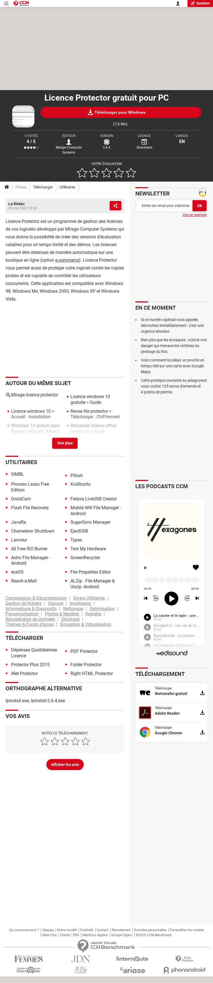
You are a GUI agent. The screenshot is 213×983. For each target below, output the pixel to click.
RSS (76, 935)
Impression (80, 603)
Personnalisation (22, 614)
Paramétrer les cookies (187, 930)
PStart (76, 475)
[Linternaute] (132, 959)
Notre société (67, 930)
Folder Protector (86, 664)
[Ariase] (132, 970)
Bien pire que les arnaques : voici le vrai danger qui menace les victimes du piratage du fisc (174, 346)
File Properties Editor (90, 572)
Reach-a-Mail (24, 581)
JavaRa (18, 522)
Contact (102, 930)
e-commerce (67, 260)
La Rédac (16, 204)
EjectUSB (79, 531)
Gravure (55, 603)
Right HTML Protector (91, 673)
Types (76, 540)
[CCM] (21, 3)
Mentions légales (95, 935)
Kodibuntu (80, 484)
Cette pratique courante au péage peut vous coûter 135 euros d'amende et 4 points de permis (174, 386)
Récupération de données (30, 619)
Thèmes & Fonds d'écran (30, 624)
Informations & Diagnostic (31, 608)
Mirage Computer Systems (69, 150)
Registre (93, 614)
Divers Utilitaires (89, 598)
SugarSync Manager (90, 522)
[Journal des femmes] (29, 959)
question (203, 3)
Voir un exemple (194, 215)
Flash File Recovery (30, 507)
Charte (65, 935)
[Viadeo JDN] (80, 970)
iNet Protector (24, 673)
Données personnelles (150, 930)
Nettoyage (73, 608)
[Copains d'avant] (29, 970)
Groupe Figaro (121, 935)
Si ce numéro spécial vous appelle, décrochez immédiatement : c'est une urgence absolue (172, 325)
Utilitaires (67, 187)
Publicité (86, 930)
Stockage (70, 619)
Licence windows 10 (31, 411)
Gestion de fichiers (24, 603)
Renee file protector (89, 411)
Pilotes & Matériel (62, 614)
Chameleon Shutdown (32, 531)
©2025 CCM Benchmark (154, 935)
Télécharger (43, 187)
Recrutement (121, 930)
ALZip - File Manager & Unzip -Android (92, 583)
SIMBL (17, 474)
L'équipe (48, 930)
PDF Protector (84, 651)
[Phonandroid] (184, 970)
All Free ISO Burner (29, 548)
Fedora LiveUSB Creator (93, 498)
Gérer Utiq (49, 935)
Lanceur (19, 540)
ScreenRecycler (85, 557)
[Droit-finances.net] (184, 959)
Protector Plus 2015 (30, 664)
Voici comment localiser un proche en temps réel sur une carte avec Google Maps (172, 366)
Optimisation (102, 608)
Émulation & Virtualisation (85, 624)
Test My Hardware (88, 548)
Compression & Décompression (36, 598)
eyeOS (17, 572)
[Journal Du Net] (80, 959)
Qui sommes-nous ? (24, 930)
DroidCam (21, 498)
